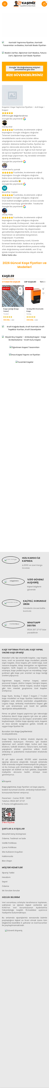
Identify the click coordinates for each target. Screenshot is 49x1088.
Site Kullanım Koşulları (12, 852)
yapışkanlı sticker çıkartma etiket (20, 749)
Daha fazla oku (9, 255)
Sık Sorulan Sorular (11, 890)
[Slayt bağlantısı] (24, 25)
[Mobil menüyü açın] (5, 3)
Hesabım (6, 877)
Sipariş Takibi (8, 873)
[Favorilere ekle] (20, 293)
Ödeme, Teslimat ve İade (14, 838)
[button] (20, 288)
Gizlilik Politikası (9, 843)
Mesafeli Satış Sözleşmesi (14, 834)
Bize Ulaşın (7, 861)
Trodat (6, 314)
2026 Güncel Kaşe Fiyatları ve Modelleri (25, 265)
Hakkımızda (7, 856)
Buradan (6, 731)
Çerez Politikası (9, 847)
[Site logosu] (24, 3)
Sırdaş (29, 314)
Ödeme (5, 886)
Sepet (4, 881)
